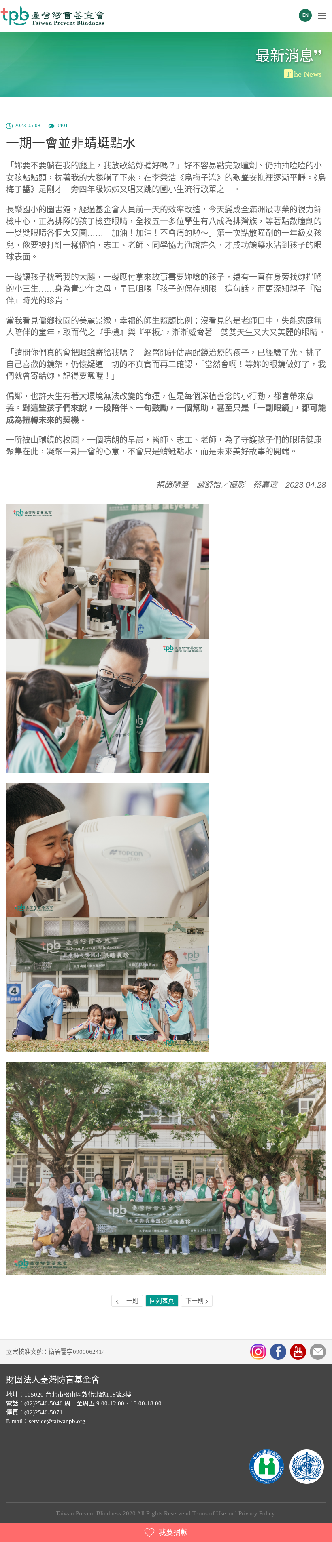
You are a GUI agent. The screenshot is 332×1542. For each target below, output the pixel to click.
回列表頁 (162, 1301)
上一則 (128, 1301)
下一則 (195, 1301)
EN (305, 15)
